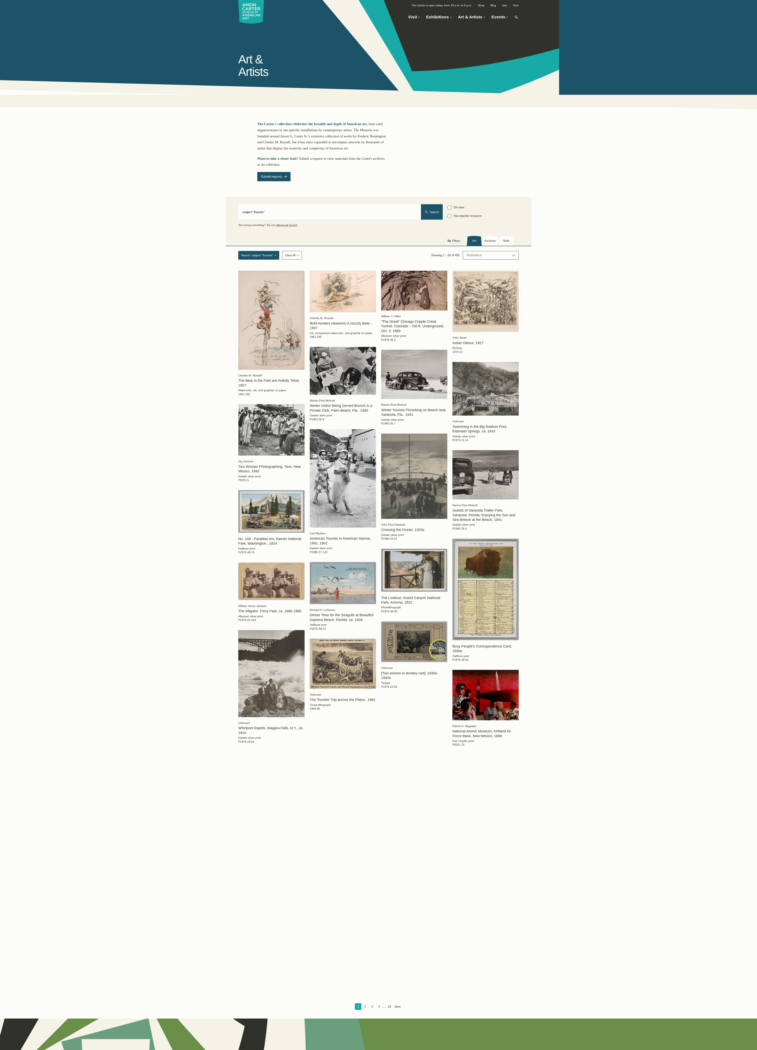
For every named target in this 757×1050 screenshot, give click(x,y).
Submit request (271, 176)
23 (389, 1006)
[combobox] (329, 212)
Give (516, 5)
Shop (481, 5)
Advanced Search (286, 225)
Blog (493, 5)
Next (397, 1006)
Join (504, 5)
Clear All (292, 255)
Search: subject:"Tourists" (258, 255)
